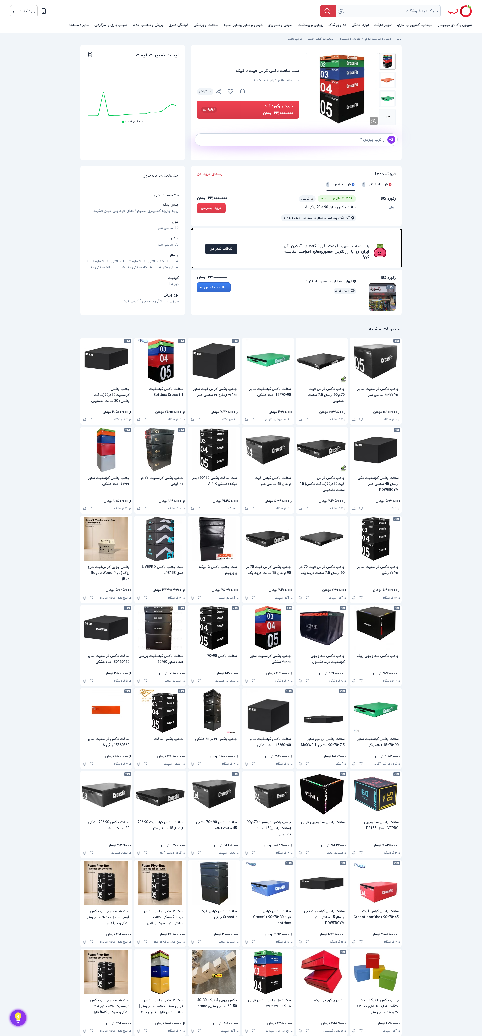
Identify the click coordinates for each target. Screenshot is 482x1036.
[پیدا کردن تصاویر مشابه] (374, 121)
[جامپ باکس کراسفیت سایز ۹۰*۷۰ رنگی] (375, 539)
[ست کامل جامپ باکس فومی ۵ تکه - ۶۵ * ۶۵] (268, 972)
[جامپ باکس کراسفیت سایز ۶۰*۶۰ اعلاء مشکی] (106, 450)
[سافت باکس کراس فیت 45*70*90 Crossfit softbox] (375, 883)
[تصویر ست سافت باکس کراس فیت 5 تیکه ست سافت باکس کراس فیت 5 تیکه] (387, 61)
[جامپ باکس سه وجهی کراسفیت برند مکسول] (322, 628)
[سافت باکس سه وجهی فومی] (322, 794)
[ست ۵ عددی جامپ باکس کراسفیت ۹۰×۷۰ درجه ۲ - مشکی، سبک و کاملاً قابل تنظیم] (106, 972)
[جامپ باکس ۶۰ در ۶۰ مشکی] (214, 711)
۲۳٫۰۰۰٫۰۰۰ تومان (212, 198)
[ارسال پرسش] (391, 140)
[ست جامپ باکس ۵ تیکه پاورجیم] (214, 539)
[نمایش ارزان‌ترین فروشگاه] (275, 91)
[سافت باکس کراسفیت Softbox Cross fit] (160, 361)
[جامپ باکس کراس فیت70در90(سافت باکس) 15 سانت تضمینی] (322, 450)
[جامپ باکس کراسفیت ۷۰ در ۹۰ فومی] (160, 450)
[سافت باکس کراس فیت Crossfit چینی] (214, 883)
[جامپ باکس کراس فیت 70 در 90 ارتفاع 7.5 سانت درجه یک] (322, 539)
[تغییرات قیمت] (242, 92)
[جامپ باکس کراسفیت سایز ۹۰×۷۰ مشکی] (268, 628)
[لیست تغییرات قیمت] (89, 55)
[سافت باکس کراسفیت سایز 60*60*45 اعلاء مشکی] (268, 711)
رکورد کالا (388, 198)
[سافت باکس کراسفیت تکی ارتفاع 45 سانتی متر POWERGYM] (375, 450)
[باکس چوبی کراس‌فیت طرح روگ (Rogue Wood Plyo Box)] (106, 539)
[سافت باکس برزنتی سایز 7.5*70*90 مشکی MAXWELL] (322, 711)
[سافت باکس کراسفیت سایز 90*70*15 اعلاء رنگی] (375, 711)
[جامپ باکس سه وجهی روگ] (375, 628)
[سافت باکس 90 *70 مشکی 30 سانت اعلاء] (106, 794)
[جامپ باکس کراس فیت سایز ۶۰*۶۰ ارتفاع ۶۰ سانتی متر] (214, 361)
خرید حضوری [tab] (339, 184)
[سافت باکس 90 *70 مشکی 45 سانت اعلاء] (214, 794)
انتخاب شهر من (221, 248)
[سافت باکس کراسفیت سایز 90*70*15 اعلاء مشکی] (268, 361)
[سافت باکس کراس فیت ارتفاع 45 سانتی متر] (268, 450)
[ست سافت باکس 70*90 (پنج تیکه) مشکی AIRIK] (214, 450)
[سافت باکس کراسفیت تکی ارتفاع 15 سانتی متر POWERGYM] (322, 883)
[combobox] (388, 11)
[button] (24, 11)
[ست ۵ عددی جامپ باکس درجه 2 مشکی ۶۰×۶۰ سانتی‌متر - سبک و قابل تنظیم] (160, 883)
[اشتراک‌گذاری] (218, 92)
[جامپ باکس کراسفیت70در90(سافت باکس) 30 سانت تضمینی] (106, 361)
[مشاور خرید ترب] (18, 1018)
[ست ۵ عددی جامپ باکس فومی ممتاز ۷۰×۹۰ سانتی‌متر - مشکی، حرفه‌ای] (106, 883)
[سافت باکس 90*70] (214, 628)
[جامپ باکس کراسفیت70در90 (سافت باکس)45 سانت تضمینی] (268, 794)
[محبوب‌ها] (230, 92)
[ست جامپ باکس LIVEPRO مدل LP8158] (160, 539)
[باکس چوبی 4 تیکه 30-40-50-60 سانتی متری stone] (214, 972)
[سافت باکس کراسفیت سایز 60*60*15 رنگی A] (106, 711)
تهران (392, 207)
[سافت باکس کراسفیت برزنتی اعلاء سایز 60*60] (160, 628)
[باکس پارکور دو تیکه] (322, 972)
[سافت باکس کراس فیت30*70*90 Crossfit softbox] (268, 883)
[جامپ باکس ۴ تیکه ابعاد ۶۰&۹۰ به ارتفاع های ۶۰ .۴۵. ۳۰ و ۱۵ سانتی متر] (375, 972)
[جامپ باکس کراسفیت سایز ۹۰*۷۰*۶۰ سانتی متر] (375, 361)
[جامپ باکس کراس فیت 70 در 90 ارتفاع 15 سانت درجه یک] (268, 539)
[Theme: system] (44, 11)
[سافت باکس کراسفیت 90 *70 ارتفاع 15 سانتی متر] (160, 794)
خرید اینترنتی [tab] (375, 184)
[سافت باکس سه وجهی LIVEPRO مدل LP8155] (375, 794)
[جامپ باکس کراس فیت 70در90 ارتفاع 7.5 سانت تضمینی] (322, 361)
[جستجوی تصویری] (341, 11)
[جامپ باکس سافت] (160, 711)
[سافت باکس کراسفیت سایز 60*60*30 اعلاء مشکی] (106, 628)
